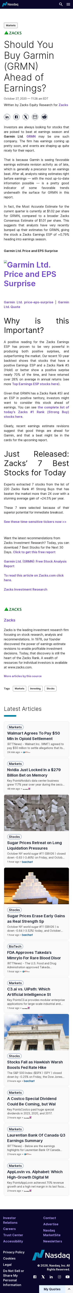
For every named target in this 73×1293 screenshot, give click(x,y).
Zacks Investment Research (25, 589)
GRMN (31, 136)
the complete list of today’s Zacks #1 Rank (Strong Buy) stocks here (36, 412)
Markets (11, 25)
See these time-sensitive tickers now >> (35, 522)
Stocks (51, 688)
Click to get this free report (34, 552)
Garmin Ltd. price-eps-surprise (28, 302)
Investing (35, 688)
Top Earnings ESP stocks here (35, 384)
